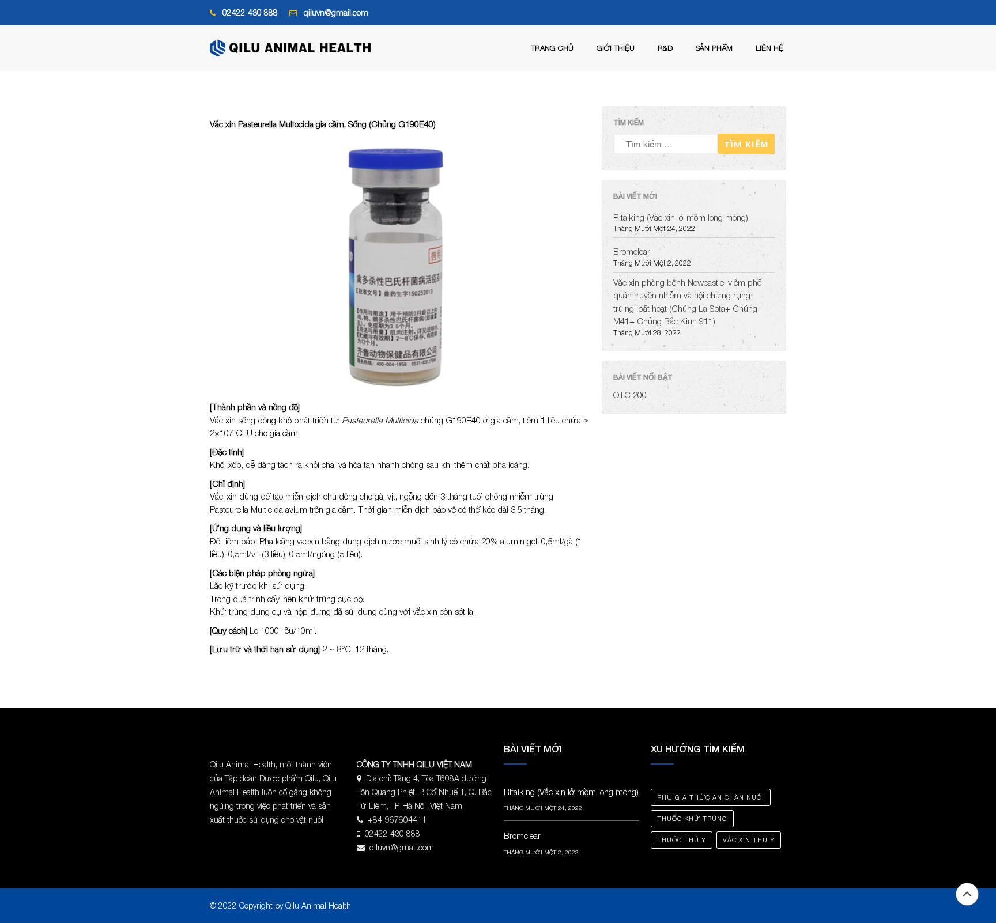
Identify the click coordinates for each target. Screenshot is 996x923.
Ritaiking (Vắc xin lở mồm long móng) (680, 217)
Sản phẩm (714, 47)
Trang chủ (552, 47)
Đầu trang (967, 894)
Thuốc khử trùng (692, 818)
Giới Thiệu (616, 47)
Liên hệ (769, 47)
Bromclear (631, 251)
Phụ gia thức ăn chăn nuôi (710, 797)
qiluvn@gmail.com (336, 12)
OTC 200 (630, 394)
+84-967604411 (397, 819)
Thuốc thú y (681, 839)
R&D (665, 47)
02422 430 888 (250, 12)
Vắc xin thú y (749, 839)
